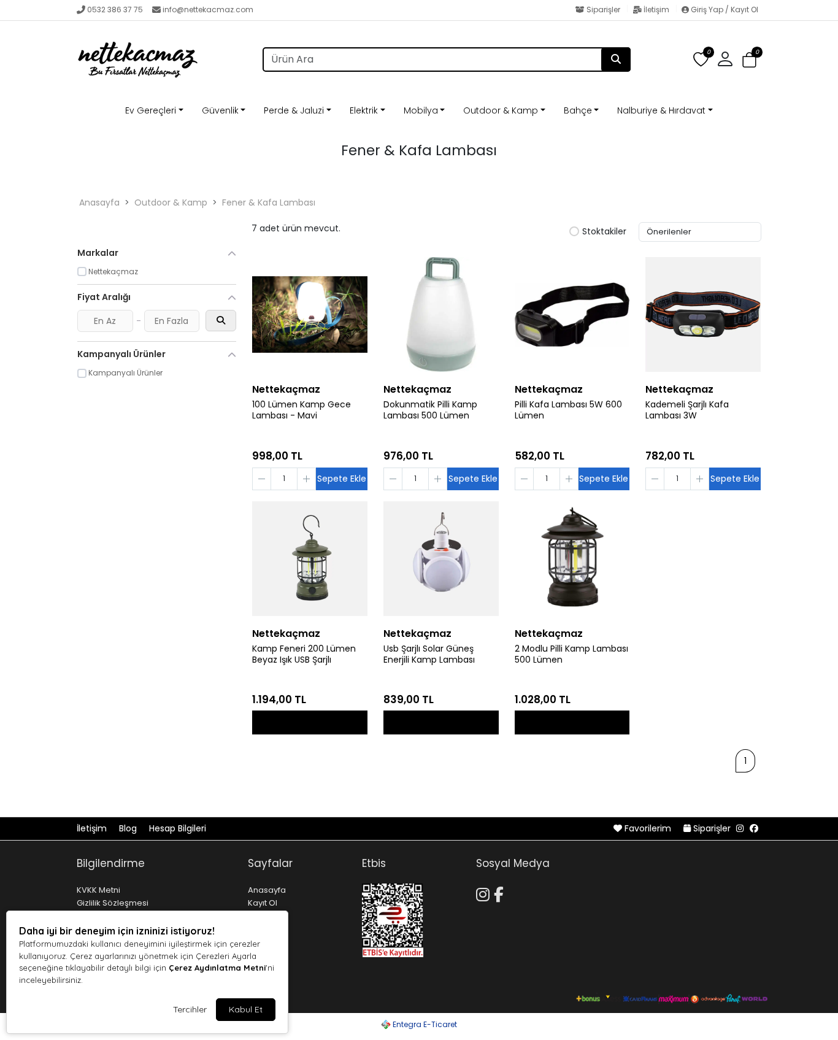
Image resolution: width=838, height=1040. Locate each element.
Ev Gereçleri (150, 110)
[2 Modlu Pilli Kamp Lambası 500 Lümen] (572, 559)
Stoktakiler (604, 232)
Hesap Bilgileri (177, 828)
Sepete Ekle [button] (341, 478)
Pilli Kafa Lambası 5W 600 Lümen (568, 410)
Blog (129, 828)
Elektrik (364, 110)
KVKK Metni (98, 890)
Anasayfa (99, 202)
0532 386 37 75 (115, 9)
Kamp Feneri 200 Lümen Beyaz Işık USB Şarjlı (304, 654)
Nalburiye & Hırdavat (661, 110)
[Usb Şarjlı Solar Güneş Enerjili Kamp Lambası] (441, 559)
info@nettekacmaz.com (208, 9)
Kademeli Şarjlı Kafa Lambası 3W (687, 410)
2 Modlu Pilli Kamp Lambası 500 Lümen (571, 654)
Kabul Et (246, 1009)
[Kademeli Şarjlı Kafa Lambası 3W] (703, 314)
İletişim (656, 9)
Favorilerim (648, 828)
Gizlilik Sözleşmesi (112, 903)
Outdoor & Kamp (500, 110)
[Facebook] (501, 893)
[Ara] (616, 59)
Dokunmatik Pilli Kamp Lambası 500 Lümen (430, 410)
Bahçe (578, 110)
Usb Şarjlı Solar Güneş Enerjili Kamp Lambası (429, 654)
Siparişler (603, 9)
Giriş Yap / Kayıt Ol (723, 9)
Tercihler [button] (190, 1009)
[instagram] (740, 828)
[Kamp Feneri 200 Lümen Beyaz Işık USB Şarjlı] (309, 559)
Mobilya (421, 110)
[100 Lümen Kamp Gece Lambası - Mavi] (309, 314)
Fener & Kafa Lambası (268, 202)
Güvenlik (220, 110)
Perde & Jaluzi (294, 110)
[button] (749, 60)
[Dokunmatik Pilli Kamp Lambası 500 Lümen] (441, 314)
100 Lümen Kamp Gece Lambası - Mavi (301, 410)
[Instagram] (485, 893)
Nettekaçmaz (286, 389)
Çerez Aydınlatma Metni (217, 968)
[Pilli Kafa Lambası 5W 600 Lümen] (572, 314)
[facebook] (754, 828)
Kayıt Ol (262, 903)
